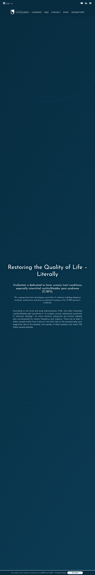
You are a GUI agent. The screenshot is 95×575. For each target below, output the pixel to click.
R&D (47, 12)
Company (37, 12)
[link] (47, 287)
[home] (20, 11)
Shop (66, 12)
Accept (75, 573)
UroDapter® (77, 12)
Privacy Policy (60, 573)
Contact (55, 12)
